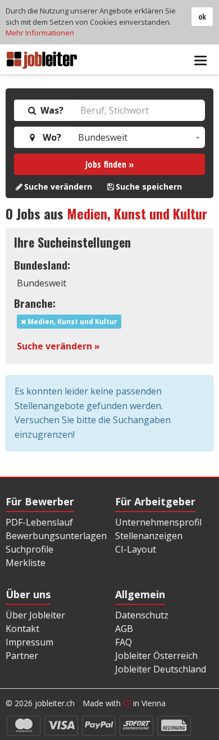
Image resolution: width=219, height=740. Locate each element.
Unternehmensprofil (158, 522)
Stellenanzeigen (148, 536)
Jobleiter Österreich (156, 655)
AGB (124, 628)
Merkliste (25, 563)
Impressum (29, 642)
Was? (50, 110)
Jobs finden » (109, 164)
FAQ (123, 642)
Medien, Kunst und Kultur (137, 213)
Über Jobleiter (35, 615)
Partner (22, 655)
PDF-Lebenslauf (39, 522)
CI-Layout (135, 549)
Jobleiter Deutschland (160, 669)
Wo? (49, 137)
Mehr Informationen (40, 33)
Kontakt (22, 628)
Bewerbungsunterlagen (56, 536)
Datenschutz (141, 615)
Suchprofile (29, 549)
